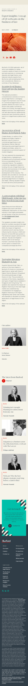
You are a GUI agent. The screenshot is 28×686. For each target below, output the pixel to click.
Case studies (19, 561)
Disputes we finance (19, 554)
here (3, 123)
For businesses (20, 548)
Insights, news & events (8, 9)
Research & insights (6, 581)
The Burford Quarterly (6, 572)
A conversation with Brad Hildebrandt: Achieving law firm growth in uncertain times (14, 199)
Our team (5, 548)
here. (3, 251)
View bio (4, 359)
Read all (9, 381)
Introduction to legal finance (7, 568)
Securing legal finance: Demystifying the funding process (13, 88)
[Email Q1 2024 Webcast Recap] (10, 57)
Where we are (20, 558)
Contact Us (16, 526)
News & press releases (6, 585)
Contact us (6, 554)
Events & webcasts (5, 577)
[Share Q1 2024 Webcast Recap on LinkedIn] (7, 57)
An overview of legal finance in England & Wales (14, 131)
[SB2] (8, 218)
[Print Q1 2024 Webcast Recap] (14, 57)
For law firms (19, 551)
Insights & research (7, 10)
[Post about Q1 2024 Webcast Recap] (3, 57)
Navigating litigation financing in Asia (11, 260)
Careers (5, 551)
